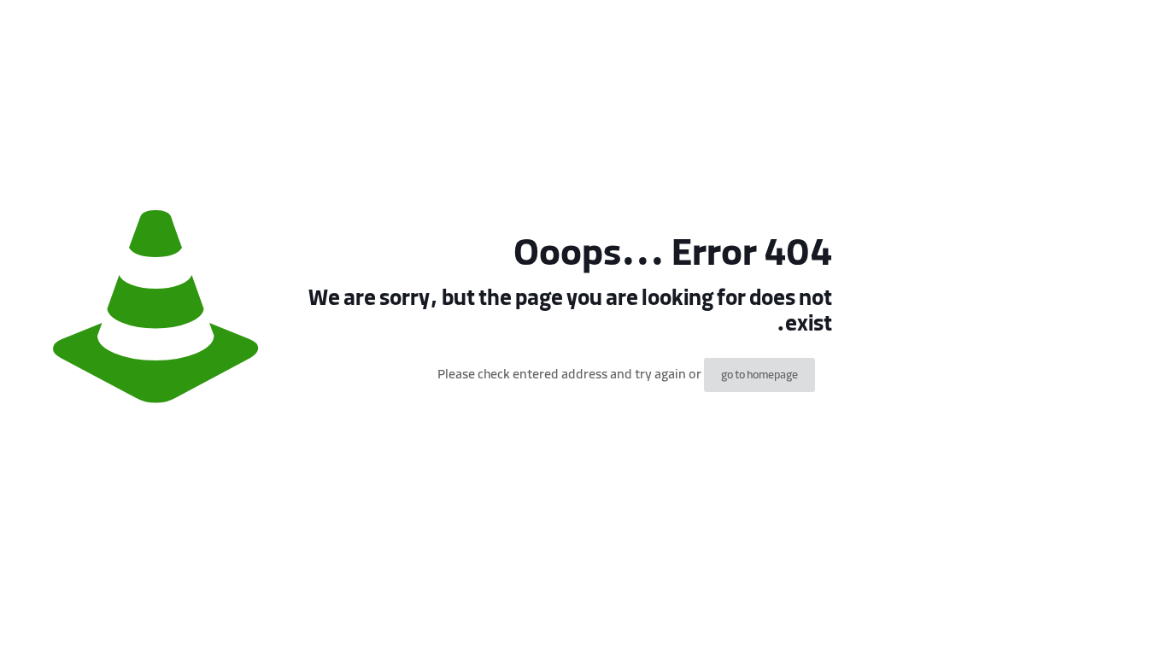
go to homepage (759, 375)
